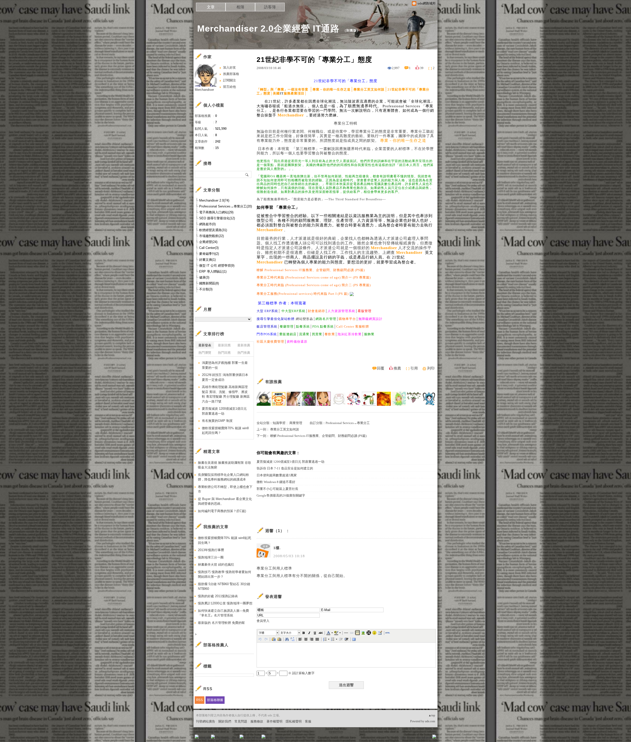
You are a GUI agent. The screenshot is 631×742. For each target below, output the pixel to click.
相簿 (240, 7)
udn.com (430, 721)
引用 (414, 368)
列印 (431, 368)
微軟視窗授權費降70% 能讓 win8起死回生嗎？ (225, 430)
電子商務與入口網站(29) (216, 212)
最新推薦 (243, 345)
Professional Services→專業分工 (348, 423)
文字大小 (285, 632)
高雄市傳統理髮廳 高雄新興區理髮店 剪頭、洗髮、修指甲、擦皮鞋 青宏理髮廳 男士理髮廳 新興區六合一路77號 (226, 394)
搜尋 (247, 174)
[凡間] (279, 399)
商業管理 (295, 423)
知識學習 (279, 423)
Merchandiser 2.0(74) (214, 200)
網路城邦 (424, 738)
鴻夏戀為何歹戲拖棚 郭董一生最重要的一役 (225, 365)
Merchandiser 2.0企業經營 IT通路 (268, 28)
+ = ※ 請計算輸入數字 (290, 673)
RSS (199, 700)
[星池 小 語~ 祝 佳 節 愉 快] (294, 399)
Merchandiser (204, 90)
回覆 (380, 368)
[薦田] (264, 399)
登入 (403, 738)
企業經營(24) (208, 242)
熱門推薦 (243, 352)
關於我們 (224, 721)
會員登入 (263, 621)
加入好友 (229, 67)
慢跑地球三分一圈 (211, 557)
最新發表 (204, 345)
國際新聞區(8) (209, 283)
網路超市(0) (207, 224)
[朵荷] (369, 399)
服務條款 (256, 721)
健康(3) (204, 277)
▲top (431, 715)
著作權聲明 (274, 721)
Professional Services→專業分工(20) (225, 206)
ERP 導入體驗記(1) (213, 271)
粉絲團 (205, 738)
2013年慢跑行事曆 (211, 550)
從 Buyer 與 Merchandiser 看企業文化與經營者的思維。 (225, 501)
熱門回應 (224, 352)
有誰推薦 (273, 382)
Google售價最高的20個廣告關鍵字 (281, 495)
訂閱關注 (229, 80)
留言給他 (229, 87)
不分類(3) (205, 289)
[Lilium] (399, 399)
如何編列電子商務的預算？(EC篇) (222, 511)
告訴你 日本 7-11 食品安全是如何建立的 (285, 468)
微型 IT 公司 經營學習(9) (216, 265)
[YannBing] (324, 399)
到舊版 (351, 30)
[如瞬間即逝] (429, 399)
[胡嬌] (354, 399)
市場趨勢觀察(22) (211, 236)
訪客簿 (270, 7)
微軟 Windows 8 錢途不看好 (276, 482)
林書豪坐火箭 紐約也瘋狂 (216, 564)
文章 (211, 7)
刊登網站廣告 (205, 721)
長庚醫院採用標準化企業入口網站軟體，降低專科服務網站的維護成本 (223, 477)
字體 (261, 632)
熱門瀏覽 (204, 352)
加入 (412, 738)
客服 (308, 721)
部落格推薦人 (215, 645)
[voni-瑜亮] (309, 399)
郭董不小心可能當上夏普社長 (277, 489)
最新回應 (224, 345)
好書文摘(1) (207, 259)
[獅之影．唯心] (384, 399)
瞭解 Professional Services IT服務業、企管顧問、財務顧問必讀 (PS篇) (318, 436)
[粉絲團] (197, 737)
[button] (268, 632)
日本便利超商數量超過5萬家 (277, 475)
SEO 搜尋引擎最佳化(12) (217, 218)
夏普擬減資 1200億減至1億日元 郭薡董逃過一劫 (290, 462)
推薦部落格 (231, 74)
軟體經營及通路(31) (213, 230)
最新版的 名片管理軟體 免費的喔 (221, 623)
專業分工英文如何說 (284, 429)
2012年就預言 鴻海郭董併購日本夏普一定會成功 (225, 377)
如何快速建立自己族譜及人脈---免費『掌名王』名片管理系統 (223, 613)
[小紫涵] (339, 399)
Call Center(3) (209, 248)
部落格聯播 (215, 700)
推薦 (397, 368)
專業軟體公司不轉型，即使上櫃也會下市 (225, 489)
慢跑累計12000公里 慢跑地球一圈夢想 (225, 603)
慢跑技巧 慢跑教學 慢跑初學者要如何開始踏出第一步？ (224, 574)
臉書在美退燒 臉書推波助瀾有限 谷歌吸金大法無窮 (224, 465)
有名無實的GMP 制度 (217, 421)
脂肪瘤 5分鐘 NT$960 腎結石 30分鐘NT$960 (224, 586)
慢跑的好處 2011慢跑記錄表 (218, 596)
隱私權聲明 (294, 721)
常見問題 (240, 721)
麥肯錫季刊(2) (209, 254)
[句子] (414, 399)
